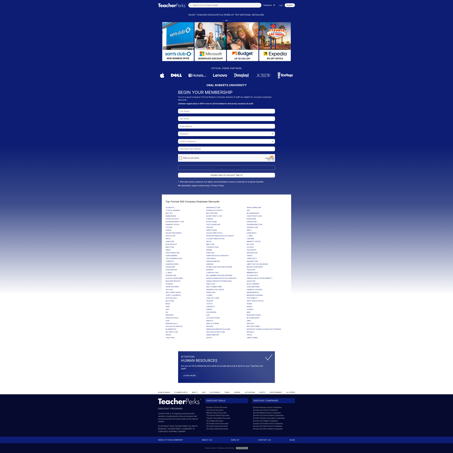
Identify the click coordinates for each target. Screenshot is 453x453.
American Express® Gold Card (218, 329)
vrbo (249, 321)
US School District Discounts (217, 429)
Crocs (249, 335)
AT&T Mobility (252, 298)
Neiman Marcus (253, 292)
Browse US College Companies (265, 421)
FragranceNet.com (254, 224)
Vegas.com (251, 281)
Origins (209, 250)
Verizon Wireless (213, 261)
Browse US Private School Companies (268, 423)
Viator (209, 338)
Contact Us (264, 440)
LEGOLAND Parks (253, 287)
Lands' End (170, 241)
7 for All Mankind (173, 210)
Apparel (237, 392)
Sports (262, 392)
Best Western (211, 213)
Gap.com (209, 227)
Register (290, 5)
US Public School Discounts (217, 426)
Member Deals (252, 272)
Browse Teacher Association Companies (269, 418)
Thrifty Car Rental (173, 295)
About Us (207, 440)
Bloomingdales (253, 213)
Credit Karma (252, 338)
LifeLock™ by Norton (174, 326)
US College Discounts (214, 421)
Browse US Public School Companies (267, 426)
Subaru (209, 309)
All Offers (290, 392)
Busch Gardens (253, 284)
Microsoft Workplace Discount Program (264, 329)
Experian (209, 270)
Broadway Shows (254, 315)
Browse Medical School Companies (267, 413)
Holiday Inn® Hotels (214, 233)
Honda (249, 304)
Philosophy (251, 250)
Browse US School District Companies (268, 429)
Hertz (249, 230)
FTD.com (169, 227)
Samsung (210, 264)
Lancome (250, 239)
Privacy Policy (217, 185)
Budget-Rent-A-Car (214, 216)
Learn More (189, 375)
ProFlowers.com (172, 253)
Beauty (195, 392)
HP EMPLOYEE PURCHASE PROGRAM (219, 267)
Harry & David (211, 230)
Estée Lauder (211, 222)
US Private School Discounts (217, 423)
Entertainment (276, 392)
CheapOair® (170, 267)
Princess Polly (172, 323)
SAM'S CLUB (210, 284)
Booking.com (171, 275)
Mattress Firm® (253, 326)
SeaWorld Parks (172, 264)
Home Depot (252, 233)
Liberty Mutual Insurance (257, 264)
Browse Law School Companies (265, 410)
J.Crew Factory (212, 272)
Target (250, 255)
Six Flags (169, 289)
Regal (168, 304)
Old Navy (250, 247)
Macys (208, 241)
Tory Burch (211, 258)
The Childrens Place (174, 258)
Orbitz (168, 250)
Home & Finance (164, 392)
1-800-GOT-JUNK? (212, 298)
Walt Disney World (173, 292)
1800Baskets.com (213, 207)
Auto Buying (250, 392)
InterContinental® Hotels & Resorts (221, 278)
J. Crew (250, 236)
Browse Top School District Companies (268, 415)
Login (281, 5)
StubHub (169, 284)
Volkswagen (211, 312)
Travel (227, 392)
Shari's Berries (171, 255)
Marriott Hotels (254, 241)
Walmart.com (252, 261)
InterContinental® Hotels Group (220, 236)
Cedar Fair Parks (172, 287)
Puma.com (210, 253)
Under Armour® (212, 335)
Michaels (250, 332)
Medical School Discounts (216, 413)
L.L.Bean (169, 272)
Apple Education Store (215, 332)
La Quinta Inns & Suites (215, 239)
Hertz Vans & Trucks (255, 301)
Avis (248, 210)
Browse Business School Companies (267, 407)
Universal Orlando (254, 289)
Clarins (209, 295)
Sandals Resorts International (219, 281)
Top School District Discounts (217, 415)
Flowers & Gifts (181, 392)
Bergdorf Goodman (255, 295)
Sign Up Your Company (170, 440)
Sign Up (235, 440)
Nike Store (170, 247)
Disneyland (210, 292)
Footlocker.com (213, 224)
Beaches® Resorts (173, 281)
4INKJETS (209, 321)
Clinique (209, 219)
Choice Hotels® (172, 219)
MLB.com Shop (171, 244)
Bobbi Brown (171, 216)
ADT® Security (171, 298)
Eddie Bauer (251, 219)
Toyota (209, 304)
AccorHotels (252, 275)
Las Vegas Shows (213, 318)
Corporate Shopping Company (172, 431)
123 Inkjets (170, 207)
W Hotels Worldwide (174, 278)
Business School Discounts (216, 407)
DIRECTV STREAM (212, 323)
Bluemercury (171, 329)
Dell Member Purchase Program (219, 275)
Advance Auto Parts (214, 210)
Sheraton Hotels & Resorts (217, 255)
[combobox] (225, 5)
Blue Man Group (253, 318)
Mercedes (169, 315)
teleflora (251, 270)
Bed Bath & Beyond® (255, 267)
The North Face (212, 247)
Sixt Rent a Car (172, 332)
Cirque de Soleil (172, 318)
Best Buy (169, 213)
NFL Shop (250, 244)
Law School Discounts (214, 410)
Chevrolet (210, 306)
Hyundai (250, 309)
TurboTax (170, 261)
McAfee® (209, 326)
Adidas (168, 335)
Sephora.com (252, 253)
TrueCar (209, 301)
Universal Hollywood (215, 289)
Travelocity (252, 258)
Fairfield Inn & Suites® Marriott (260, 278)
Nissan (249, 306)
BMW (248, 312)
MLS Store (170, 301)
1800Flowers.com (254, 207)
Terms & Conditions (226, 448)
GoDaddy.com (252, 227)
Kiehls (168, 239)
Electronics (215, 392)
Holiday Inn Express (173, 233)
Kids (203, 392)
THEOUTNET (170, 338)
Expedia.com (251, 222)
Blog (292, 440)
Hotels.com (170, 236)
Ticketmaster (171, 270)
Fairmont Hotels (172, 224)
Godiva (168, 230)
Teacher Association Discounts (218, 418)
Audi (208, 315)
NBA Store (210, 244)
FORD (168, 306)
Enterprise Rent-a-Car (175, 222)
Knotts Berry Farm (214, 287)
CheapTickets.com (254, 216)
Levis (168, 321)
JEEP (167, 309)
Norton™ (250, 323)
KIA (167, 312)
